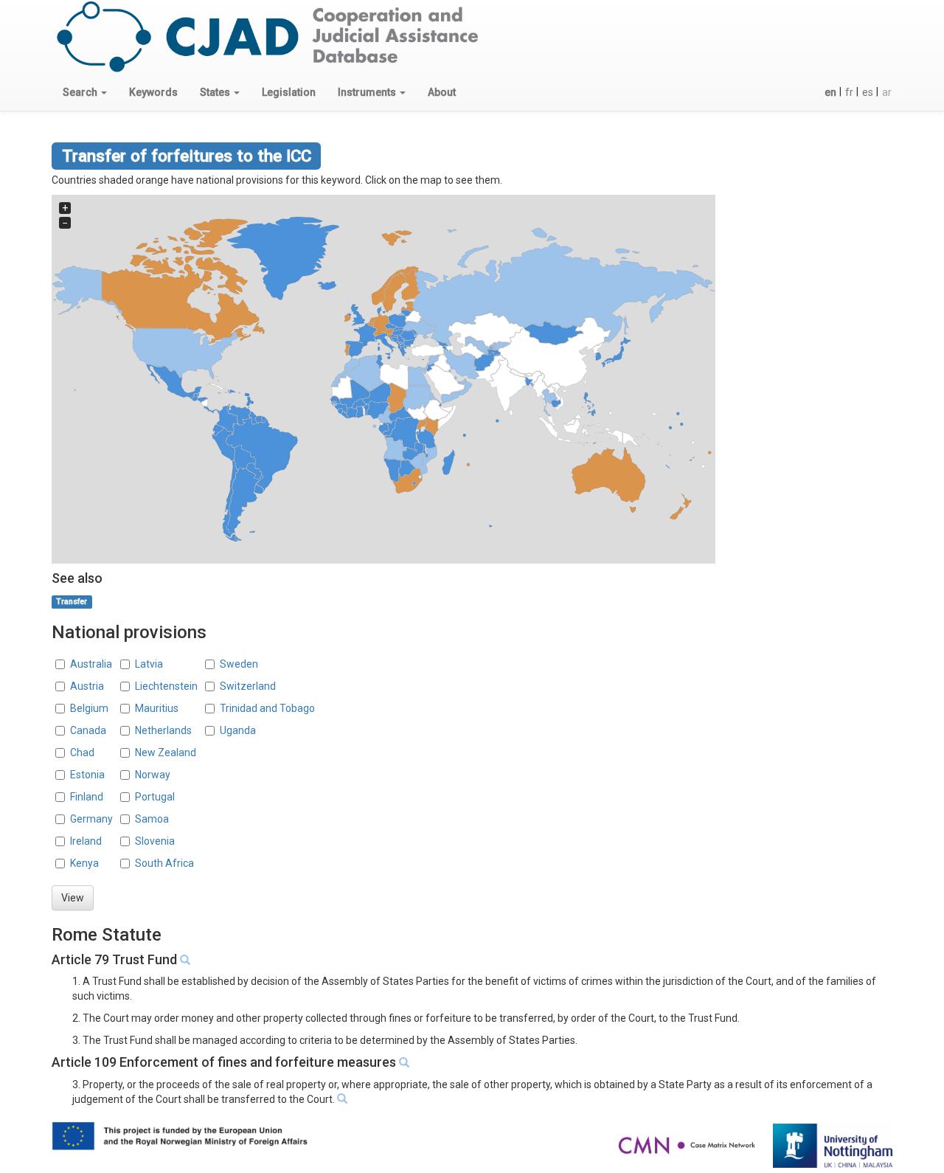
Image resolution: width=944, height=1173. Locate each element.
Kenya (84, 863)
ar (887, 92)
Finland (86, 797)
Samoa (152, 819)
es (867, 92)
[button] (85, 92)
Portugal (155, 797)
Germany (91, 819)
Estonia (87, 775)
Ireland (86, 841)
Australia (91, 664)
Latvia (149, 664)
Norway (152, 775)
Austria (87, 686)
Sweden (239, 664)
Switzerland (248, 686)
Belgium (89, 708)
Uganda (238, 730)
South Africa (164, 863)
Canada (88, 730)
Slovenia (155, 841)
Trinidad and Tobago (267, 708)
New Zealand (165, 752)
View (72, 898)
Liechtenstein (166, 686)
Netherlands (163, 730)
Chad (82, 752)
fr (849, 92)
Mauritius (156, 708)
